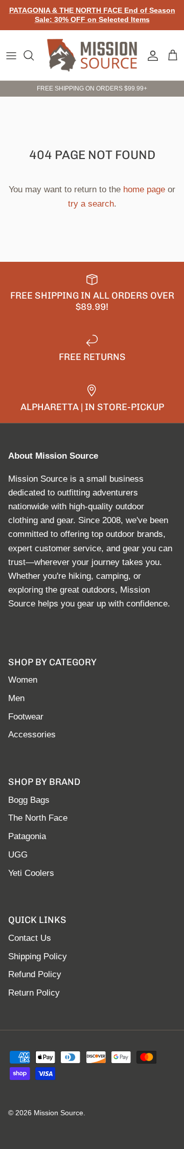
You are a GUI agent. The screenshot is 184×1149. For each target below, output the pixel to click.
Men (16, 698)
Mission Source (58, 1113)
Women (22, 680)
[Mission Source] (92, 55)
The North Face (37, 818)
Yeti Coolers (31, 873)
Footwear (25, 717)
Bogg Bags (29, 800)
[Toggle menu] (11, 55)
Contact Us (29, 938)
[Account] (150, 55)
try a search (91, 204)
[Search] (33, 55)
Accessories (32, 734)
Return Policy (34, 993)
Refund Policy (34, 974)
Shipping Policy (37, 956)
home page (144, 189)
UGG (18, 855)
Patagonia (27, 836)
